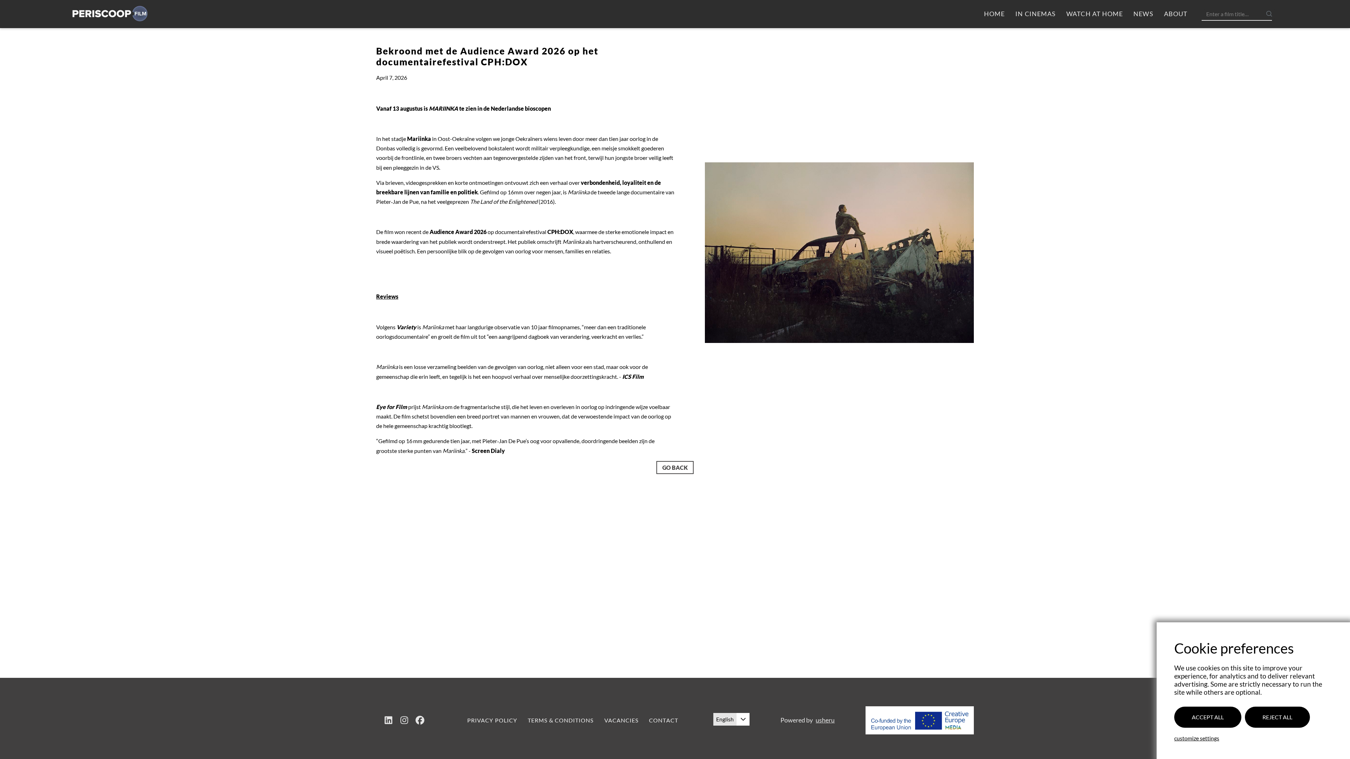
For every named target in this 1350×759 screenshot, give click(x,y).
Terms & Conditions (560, 720)
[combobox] (1239, 14)
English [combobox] (725, 719)
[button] (743, 719)
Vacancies (621, 720)
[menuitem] (994, 14)
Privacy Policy (492, 720)
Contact (663, 720)
